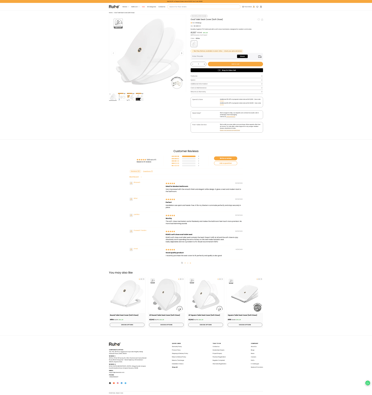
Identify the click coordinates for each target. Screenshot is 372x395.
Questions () (148, 171)
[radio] (194, 43)
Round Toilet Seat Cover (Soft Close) (124, 315)
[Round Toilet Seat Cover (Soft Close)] (127, 295)
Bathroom (134, 7)
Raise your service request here (230, 130)
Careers (253, 357)
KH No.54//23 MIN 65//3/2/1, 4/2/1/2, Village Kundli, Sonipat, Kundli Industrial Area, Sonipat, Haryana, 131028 (127, 367)
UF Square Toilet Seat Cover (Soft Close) (204, 315)
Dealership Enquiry (218, 350)
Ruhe (114, 393)
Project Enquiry (217, 353)
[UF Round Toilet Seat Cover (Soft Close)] (166, 295)
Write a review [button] (226, 158)
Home (110, 12)
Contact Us (161, 7)
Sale (143, 7)
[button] (261, 6)
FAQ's (252, 360)
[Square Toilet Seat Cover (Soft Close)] (245, 295)
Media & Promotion (257, 367)
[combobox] (203, 6)
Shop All (175, 367)
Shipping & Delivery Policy (180, 353)
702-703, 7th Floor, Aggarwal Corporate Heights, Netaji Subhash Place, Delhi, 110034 (126, 353)
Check (242, 56)
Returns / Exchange (178, 360)
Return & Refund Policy (179, 357)
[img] (170, 183)
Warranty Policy (177, 346)
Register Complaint (219, 360)
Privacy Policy (176, 350)
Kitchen (125, 7)
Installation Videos (177, 364)
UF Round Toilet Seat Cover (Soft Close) (164, 315)
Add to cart (235, 64)
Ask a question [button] (226, 163)
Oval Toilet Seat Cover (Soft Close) (124, 12)
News (252, 353)
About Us (254, 346)
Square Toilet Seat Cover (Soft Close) (242, 315)
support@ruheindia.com (116, 372)
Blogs (252, 350)
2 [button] (185, 263)
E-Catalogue (255, 364)
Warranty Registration (219, 364)
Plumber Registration (219, 357)
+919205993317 (230, 116)
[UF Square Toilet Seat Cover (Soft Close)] (206, 295)
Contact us (216, 346)
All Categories (151, 7)
